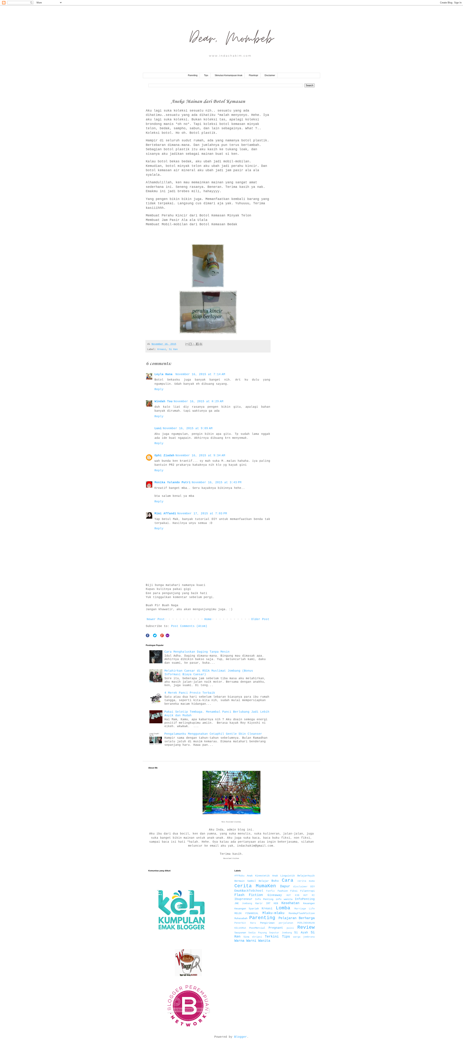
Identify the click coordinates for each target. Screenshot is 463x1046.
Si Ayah (301, 932)
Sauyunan (240, 932)
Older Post (260, 619)
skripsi (257, 937)
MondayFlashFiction (302, 913)
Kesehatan (290, 903)
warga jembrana (304, 937)
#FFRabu (239, 875)
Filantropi (253, 75)
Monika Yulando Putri (172, 482)
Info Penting (264, 899)
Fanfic (270, 891)
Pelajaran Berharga (297, 918)
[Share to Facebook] (197, 344)
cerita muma (306, 881)
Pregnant (276, 928)
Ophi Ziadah (164, 455)
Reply (158, 389)
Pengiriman (267, 922)
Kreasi (161, 349)
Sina (246, 936)
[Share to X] (194, 344)
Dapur (285, 886)
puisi (290, 928)
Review (306, 927)
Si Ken (173, 349)
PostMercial (257, 928)
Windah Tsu (163, 401)
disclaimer (300, 886)
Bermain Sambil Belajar (251, 881)
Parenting (192, 75)
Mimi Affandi (165, 513)
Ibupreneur (243, 899)
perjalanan (286, 923)
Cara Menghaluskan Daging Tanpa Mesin (197, 652)
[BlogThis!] (190, 344)
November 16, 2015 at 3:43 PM (216, 482)
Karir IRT (262, 903)
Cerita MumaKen (255, 886)
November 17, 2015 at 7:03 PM (202, 513)
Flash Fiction (248, 895)
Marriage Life (304, 908)
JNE (236, 903)
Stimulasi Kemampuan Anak (228, 75)
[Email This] (187, 344)
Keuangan (309, 903)
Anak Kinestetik (258, 875)
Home (208, 619)
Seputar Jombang (280, 932)
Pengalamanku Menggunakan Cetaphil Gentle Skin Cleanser (213, 734)
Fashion (283, 890)
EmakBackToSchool (248, 891)
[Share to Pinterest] (201, 344)
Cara (287, 880)
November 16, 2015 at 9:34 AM (200, 455)
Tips (206, 75)
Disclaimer (270, 75)
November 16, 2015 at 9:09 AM (188, 428)
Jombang (247, 903)
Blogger (240, 1037)
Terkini (272, 937)
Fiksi (294, 890)
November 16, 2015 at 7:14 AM (200, 374)
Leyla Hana (164, 374)
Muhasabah (240, 918)
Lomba (283, 908)
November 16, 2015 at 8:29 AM (198, 401)
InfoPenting (305, 899)
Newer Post (156, 619)
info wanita (284, 899)
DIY (312, 886)
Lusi (158, 428)
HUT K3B (292, 895)
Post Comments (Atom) (189, 626)
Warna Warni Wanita (252, 941)
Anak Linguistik (283, 875)
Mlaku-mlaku (273, 913)
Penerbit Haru (245, 923)
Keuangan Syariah (246, 908)
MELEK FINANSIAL (246, 913)
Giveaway (274, 895)
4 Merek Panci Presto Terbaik (189, 693)
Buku (275, 881)
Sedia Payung (257, 932)
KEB (276, 903)
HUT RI (309, 895)
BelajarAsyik (306, 875)
